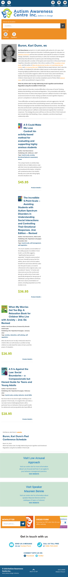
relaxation (13, 335)
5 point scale (25, 155)
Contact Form (26, 546)
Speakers (14, 37)
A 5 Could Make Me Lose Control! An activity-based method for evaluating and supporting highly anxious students (29, 136)
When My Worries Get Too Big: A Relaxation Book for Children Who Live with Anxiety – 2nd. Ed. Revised (16, 315)
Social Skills (28, 395)
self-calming (21, 335)
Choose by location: (9, 22)
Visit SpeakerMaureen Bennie (34, 489)
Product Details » (36, 188)
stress (20, 159)
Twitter (41, 556)
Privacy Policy (60, 572)
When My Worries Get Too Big (40, 65)
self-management (35, 243)
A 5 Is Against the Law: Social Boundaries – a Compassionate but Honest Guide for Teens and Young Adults (16, 377)
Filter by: (6, 31)
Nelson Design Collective (12, 573)
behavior (21, 395)
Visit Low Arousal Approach (34, 460)
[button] (34, 465)
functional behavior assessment (28, 157)
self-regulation (22, 245)
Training (5, 37)
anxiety (32, 155)
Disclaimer (61, 570)
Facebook (30, 556)
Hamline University (23, 54)
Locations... (8, 26)
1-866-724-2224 (51, 546)
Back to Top (34, 571)
